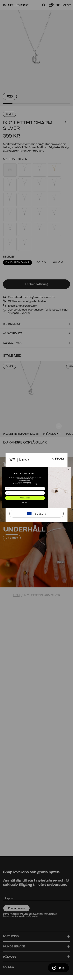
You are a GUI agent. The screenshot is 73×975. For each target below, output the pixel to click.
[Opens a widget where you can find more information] (58, 968)
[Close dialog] (68, 469)
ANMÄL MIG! (25, 498)
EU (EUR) (40, 513)
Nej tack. (24, 502)
